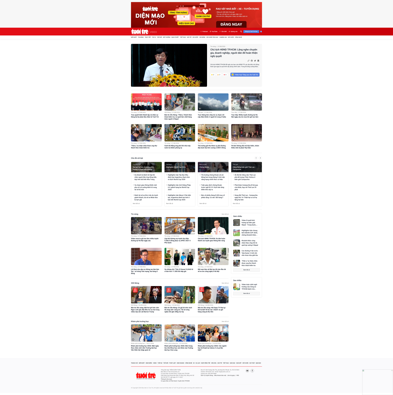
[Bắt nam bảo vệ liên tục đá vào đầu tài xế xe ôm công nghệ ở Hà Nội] (213, 256)
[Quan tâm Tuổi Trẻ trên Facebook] (252, 370)
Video (155, 363)
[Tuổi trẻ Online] (146, 375)
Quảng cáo (234, 31)
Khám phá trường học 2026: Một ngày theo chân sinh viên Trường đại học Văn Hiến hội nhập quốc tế (145, 348)
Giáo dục (232, 363)
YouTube (214, 31)
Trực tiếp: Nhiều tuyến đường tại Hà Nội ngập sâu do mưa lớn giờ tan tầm (244, 116)
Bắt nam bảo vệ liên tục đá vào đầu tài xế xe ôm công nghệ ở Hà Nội (212, 270)
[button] (256, 158)
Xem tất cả (136, 203)
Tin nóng (141, 37)
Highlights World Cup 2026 (176, 167)
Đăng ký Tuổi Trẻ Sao (251, 31)
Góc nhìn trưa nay (212, 37)
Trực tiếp (148, 37)
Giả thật (252, 363)
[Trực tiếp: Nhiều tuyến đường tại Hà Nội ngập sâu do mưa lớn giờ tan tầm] (246, 102)
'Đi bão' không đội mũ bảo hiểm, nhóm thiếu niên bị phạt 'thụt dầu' (245, 147)
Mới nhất (134, 37)
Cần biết (224, 31)
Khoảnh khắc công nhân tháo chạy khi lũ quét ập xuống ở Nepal (250, 243)
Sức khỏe (231, 37)
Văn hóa (213, 363)
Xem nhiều (237, 216)
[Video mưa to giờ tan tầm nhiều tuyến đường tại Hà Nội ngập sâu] (146, 225)
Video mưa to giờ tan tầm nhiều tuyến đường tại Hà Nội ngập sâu (145, 240)
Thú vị (154, 37)
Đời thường (166, 37)
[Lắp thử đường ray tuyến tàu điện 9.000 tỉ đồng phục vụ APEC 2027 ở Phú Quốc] (179, 225)
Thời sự (160, 363)
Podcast (205, 31)
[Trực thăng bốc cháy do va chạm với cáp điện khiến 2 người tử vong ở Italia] (213, 102)
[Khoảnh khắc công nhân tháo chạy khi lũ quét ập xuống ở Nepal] (236, 243)
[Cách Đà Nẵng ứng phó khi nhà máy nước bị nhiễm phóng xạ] (179, 132)
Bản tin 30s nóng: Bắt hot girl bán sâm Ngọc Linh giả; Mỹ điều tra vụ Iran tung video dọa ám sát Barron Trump (145, 310)
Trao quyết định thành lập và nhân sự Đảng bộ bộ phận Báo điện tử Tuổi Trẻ (145, 116)
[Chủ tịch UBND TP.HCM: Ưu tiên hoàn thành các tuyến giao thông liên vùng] (213, 225)
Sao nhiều (237, 280)
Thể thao (183, 37)
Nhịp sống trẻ (205, 363)
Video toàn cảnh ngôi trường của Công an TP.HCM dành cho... (249, 286)
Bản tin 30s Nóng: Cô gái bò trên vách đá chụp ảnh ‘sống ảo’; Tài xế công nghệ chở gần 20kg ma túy (178, 310)
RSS (238, 375)
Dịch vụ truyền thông (207, 375)
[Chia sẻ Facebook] (252, 60)
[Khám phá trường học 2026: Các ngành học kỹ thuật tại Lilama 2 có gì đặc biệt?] (213, 333)
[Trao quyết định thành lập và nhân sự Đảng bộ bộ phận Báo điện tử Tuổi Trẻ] (146, 102)
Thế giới (159, 37)
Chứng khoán (204, 167)
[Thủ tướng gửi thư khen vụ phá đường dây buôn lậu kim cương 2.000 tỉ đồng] (213, 132)
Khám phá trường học (140, 321)
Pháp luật (172, 363)
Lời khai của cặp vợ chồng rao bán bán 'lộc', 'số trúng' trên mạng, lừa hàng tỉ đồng (145, 271)
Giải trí (189, 37)
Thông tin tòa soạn (166, 379)
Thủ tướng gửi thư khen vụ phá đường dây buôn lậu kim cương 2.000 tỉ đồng (212, 147)
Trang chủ (134, 363)
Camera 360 (223, 37)
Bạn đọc (258, 363)
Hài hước (195, 37)
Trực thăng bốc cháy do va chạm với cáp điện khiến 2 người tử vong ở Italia (212, 116)
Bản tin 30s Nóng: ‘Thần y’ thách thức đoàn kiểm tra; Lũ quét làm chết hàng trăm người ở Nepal (178, 117)
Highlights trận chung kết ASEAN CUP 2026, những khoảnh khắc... (250, 232)
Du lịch (198, 363)
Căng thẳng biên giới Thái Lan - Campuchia (244, 168)
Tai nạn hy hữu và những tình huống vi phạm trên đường (143, 168)
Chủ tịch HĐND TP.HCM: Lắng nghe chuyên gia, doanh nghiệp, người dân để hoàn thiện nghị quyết (233, 53)
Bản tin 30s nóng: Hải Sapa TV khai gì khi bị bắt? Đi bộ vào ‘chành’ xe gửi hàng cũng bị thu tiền (211, 310)
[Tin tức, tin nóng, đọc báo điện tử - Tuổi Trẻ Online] (140, 31)
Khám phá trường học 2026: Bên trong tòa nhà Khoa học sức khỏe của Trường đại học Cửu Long (178, 348)
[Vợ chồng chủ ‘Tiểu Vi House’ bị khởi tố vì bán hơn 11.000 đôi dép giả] (179, 256)
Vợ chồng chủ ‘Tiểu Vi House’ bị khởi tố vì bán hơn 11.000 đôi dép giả (178, 270)
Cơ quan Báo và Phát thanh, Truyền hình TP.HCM (175, 381)
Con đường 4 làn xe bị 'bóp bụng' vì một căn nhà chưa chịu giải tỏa (250, 253)
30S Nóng (202, 37)
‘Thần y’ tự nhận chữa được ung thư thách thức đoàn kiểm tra (144, 147)
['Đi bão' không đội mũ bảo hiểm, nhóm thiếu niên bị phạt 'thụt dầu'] (246, 132)
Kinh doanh (180, 363)
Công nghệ (238, 37)
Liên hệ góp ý (231, 375)
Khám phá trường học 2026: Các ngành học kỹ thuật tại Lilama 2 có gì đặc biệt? (212, 348)
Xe (194, 363)
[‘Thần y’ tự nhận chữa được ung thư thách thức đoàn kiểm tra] (146, 132)
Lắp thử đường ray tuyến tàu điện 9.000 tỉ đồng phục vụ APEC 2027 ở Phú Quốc (177, 241)
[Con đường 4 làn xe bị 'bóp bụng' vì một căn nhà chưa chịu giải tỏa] (236, 253)
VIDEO (153, 32)
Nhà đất (239, 363)
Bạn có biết (175, 37)
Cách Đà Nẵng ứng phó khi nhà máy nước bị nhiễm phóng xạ (177, 147)
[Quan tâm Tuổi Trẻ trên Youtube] (247, 370)
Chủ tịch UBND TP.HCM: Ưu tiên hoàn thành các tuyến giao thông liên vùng (211, 240)
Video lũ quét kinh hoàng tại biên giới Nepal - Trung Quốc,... (249, 222)
